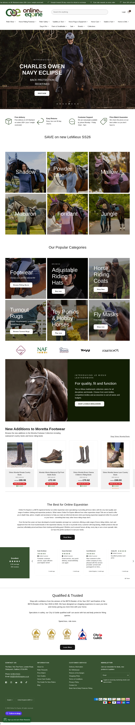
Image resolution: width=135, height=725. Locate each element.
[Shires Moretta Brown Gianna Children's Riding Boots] (83, 455)
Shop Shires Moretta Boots (120, 436)
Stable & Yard (108, 22)
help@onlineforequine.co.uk (19, 676)
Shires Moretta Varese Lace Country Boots (115, 473)
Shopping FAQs (74, 676)
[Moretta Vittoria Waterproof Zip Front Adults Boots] (51, 455)
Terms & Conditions (76, 679)
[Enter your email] (128, 675)
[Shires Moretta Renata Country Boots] (19, 455)
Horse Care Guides (44, 679)
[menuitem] (11, 21)
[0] (128, 12)
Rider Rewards (42, 670)
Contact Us (73, 685)
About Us (40, 667)
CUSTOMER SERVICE (78, 662)
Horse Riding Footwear (27, 22)
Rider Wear (10, 22)
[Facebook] (7, 682)
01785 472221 (15, 674)
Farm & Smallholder (58, 26)
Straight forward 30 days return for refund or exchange (34, 2)
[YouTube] (17, 682)
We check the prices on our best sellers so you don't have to (119, 122)
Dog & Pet (43, 26)
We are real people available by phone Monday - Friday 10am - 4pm (87, 122)
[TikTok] (28, 682)
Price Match (41, 673)
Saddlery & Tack (58, 22)
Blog (38, 685)
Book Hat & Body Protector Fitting (80, 688)
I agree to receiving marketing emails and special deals (116, 681)
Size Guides (41, 676)
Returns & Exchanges (76, 673)
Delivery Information (76, 667)
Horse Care (95, 22)
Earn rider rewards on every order (70, 2)
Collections (91, 26)
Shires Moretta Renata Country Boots (19, 473)
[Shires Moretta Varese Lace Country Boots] (115, 455)
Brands (80, 26)
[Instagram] (12, 682)
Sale (71, 26)
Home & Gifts (122, 22)
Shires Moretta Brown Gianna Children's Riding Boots (83, 473)
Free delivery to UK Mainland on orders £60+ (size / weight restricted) (25, 122)
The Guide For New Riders (46, 682)
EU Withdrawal (74, 670)
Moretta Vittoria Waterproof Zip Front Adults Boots (51, 473)
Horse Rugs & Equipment (77, 22)
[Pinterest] (22, 682)
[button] (69, 92)
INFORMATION (43, 662)
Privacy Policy (74, 682)
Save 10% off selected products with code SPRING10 (106, 2)
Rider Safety (43, 22)
